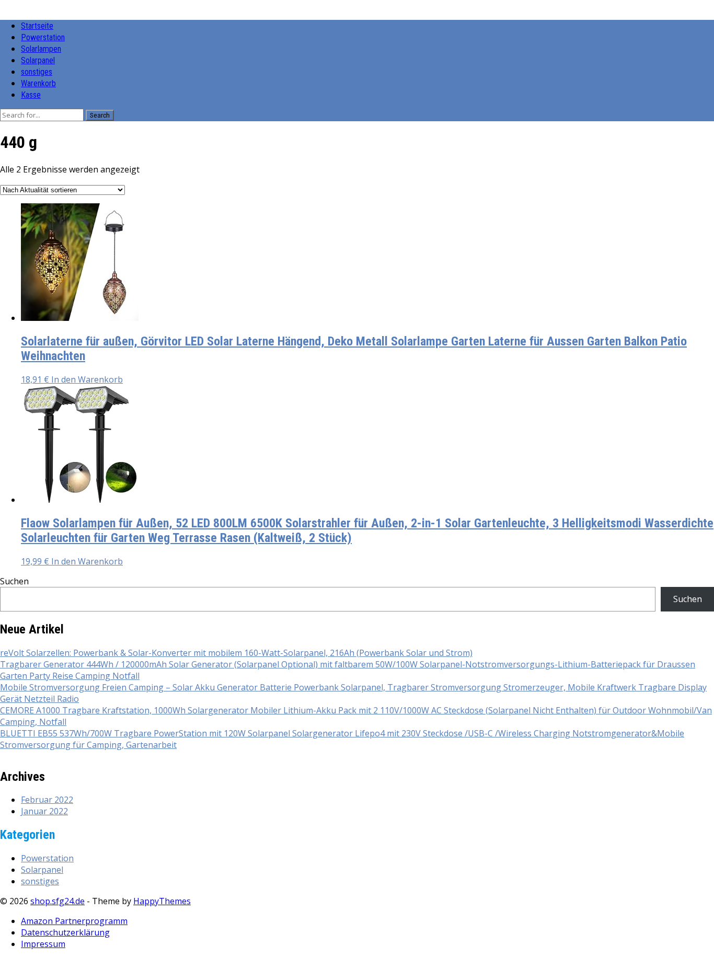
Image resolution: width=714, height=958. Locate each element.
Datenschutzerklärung (65, 932)
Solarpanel (38, 60)
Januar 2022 (44, 811)
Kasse (31, 95)
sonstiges (36, 72)
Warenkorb (38, 83)
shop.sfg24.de (57, 901)
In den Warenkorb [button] (87, 379)
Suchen (14, 581)
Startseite (37, 26)
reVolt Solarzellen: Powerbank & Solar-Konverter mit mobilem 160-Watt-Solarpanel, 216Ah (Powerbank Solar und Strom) (236, 653)
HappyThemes (162, 901)
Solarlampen (41, 49)
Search (100, 115)
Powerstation (43, 37)
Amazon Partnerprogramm (74, 921)
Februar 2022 (47, 799)
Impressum (43, 944)
